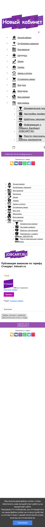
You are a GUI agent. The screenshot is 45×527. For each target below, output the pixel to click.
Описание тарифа (10, 290)
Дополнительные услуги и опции (14, 318)
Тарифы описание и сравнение (14, 315)
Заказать (8, 294)
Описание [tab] (8, 309)
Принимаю (23, 523)
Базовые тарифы (16, 301)
